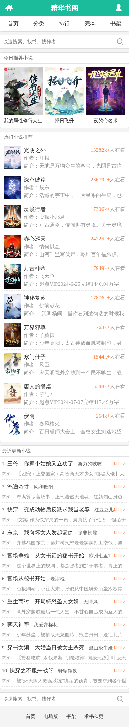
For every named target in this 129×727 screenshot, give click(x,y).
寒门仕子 (35, 357)
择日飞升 (64, 120)
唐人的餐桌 (37, 386)
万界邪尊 (35, 327)
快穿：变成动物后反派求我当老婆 (48, 509)
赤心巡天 (35, 239)
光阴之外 (35, 150)
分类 (38, 23)
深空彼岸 (35, 180)
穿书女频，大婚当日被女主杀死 (45, 647)
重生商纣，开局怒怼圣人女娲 (43, 601)
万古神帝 (35, 268)
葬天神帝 (18, 624)
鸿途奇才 (18, 486)
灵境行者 (35, 209)
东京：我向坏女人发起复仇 (40, 532)
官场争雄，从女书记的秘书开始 (45, 555)
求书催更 (94, 716)
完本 (90, 23)
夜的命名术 (106, 120)
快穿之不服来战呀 (32, 670)
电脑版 (51, 716)
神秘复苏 (35, 298)
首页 (13, 23)
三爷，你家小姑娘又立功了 (40, 463)
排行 (64, 23)
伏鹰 (29, 416)
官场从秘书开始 (26, 578)
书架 (115, 23)
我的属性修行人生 (23, 120)
